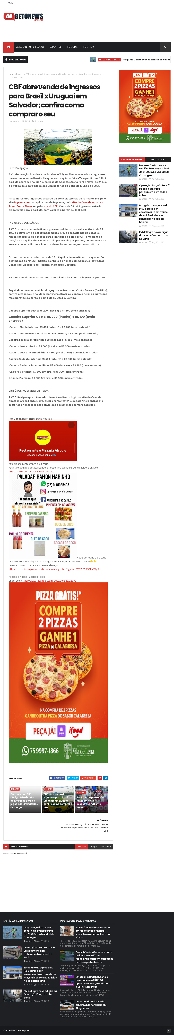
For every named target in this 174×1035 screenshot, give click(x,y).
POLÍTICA (88, 47)
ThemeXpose (22, 1030)
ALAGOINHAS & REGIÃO (30, 47)
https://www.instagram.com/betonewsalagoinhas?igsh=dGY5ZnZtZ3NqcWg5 (54, 569)
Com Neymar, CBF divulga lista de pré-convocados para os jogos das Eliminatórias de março (24, 800)
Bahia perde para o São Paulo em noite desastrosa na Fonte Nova (90, 802)
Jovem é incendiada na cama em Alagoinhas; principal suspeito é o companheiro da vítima (93, 932)
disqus (93, 846)
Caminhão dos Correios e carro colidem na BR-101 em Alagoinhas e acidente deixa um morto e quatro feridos (94, 957)
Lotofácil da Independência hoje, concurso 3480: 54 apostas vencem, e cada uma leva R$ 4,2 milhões (93, 982)
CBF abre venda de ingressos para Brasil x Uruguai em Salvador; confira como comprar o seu (58, 800)
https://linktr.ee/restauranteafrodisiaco (31, 471)
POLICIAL (72, 47)
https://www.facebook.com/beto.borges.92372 (48, 580)
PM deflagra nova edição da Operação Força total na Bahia (154, 235)
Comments (157, 159)
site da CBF (50, 206)
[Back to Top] (169, 1031)
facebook (106, 846)
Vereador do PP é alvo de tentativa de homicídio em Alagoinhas (91, 1005)
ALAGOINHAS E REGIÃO (91, 59)
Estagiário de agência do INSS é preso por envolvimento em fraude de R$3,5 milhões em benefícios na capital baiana (154, 214)
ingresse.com (22, 202)
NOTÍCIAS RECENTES (132, 159)
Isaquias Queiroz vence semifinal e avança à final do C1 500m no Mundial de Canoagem (154, 170)
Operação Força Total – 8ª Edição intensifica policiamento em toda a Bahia (154, 190)
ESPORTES (56, 47)
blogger (81, 846)
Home (10, 3)
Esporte (20, 74)
